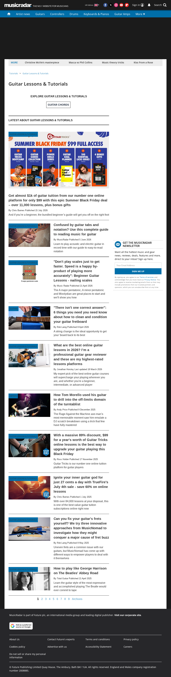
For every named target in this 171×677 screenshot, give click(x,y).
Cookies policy (17, 646)
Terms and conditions (98, 639)
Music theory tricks (113, 62)
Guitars (40, 14)
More (139, 14)
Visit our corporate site (127, 615)
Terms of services (147, 277)
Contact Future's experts (61, 639)
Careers (128, 646)
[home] (9, 13)
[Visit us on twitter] (111, 5)
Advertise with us (57, 646)
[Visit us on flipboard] (127, 5)
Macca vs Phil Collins (80, 62)
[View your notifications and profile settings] (149, 5)
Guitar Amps (122, 14)
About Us (14, 639)
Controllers (57, 14)
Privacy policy (131, 639)
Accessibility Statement (98, 646)
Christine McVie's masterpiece (42, 62)
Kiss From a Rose (143, 62)
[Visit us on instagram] (116, 5)
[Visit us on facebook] (105, 5)
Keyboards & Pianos (96, 14)
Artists (13, 396)
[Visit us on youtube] (121, 5)
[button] (160, 5)
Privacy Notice (150, 279)
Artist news (23, 14)
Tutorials (13, 73)
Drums (74, 14)
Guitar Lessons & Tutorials (35, 73)
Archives (77, 599)
